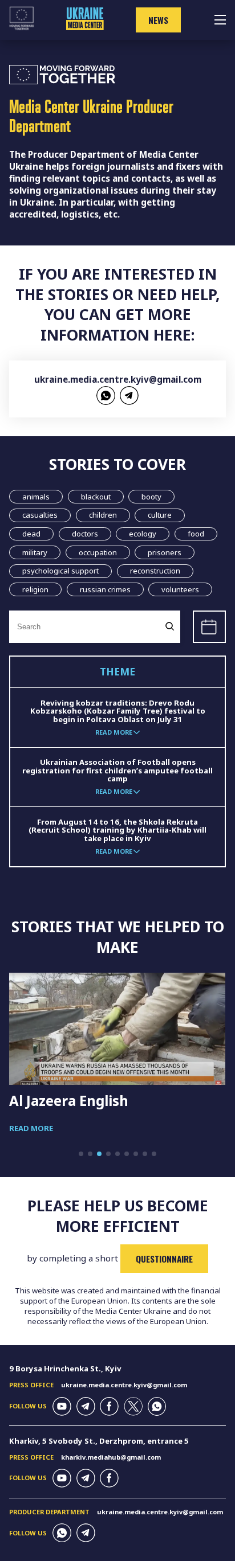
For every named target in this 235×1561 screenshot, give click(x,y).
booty (151, 496)
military (34, 552)
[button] (81, 1154)
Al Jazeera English (68, 1100)
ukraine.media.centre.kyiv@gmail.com (117, 379)
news (158, 20)
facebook (109, 1406)
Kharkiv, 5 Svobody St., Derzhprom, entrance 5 (99, 1441)
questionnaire (164, 1258)
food (196, 533)
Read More (31, 1128)
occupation (98, 552)
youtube (61, 1406)
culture (160, 515)
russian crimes (105, 589)
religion (35, 589)
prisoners (164, 552)
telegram (129, 395)
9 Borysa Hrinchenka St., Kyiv (65, 1368)
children (103, 515)
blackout (96, 496)
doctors (85, 533)
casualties (40, 515)
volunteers (180, 589)
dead (31, 533)
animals (36, 496)
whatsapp (105, 395)
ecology (142, 533)
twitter (133, 1406)
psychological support (60, 571)
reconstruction (155, 571)
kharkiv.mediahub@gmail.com (111, 1457)
